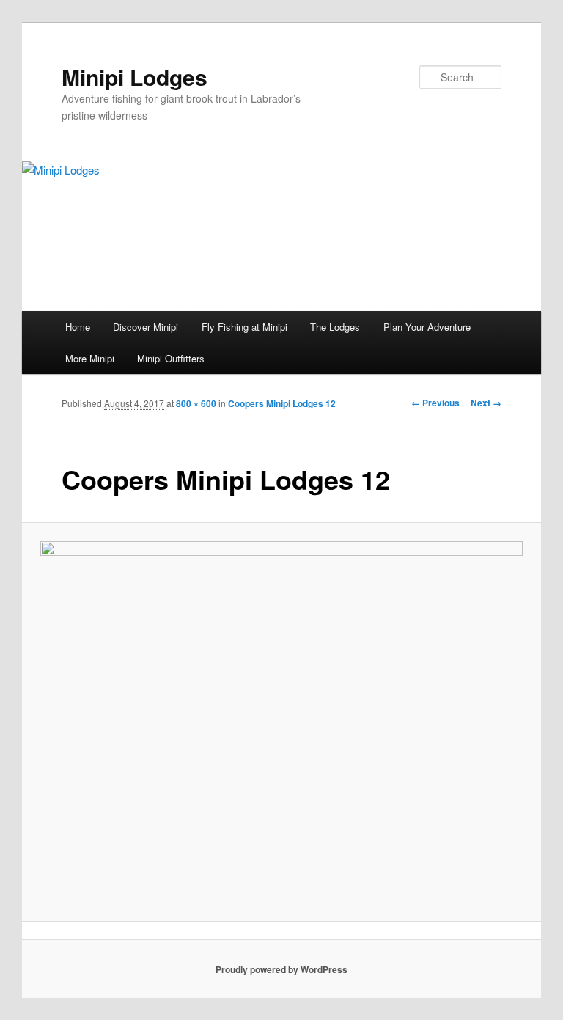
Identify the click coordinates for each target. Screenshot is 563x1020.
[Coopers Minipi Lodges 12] (281, 722)
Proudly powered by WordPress (281, 969)
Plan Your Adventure (427, 327)
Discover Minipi (145, 327)
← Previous (435, 402)
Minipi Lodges (134, 76)
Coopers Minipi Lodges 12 (282, 403)
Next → (486, 402)
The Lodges (335, 327)
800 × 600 (196, 403)
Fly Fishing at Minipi (244, 327)
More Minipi (89, 358)
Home (77, 327)
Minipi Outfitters (171, 358)
